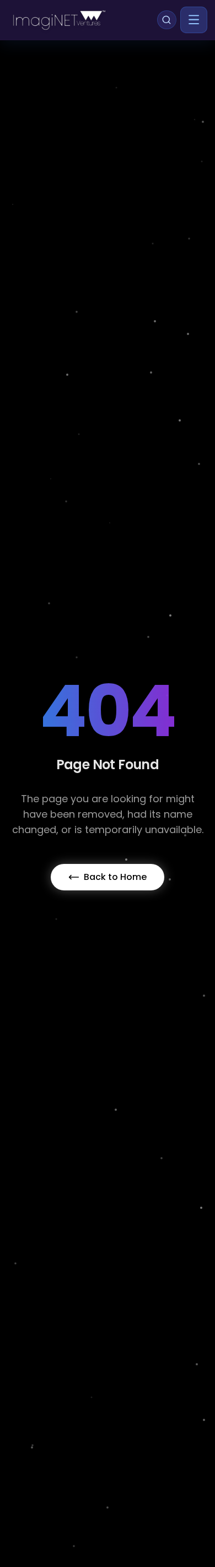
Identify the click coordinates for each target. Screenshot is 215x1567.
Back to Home (115, 877)
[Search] (166, 19)
